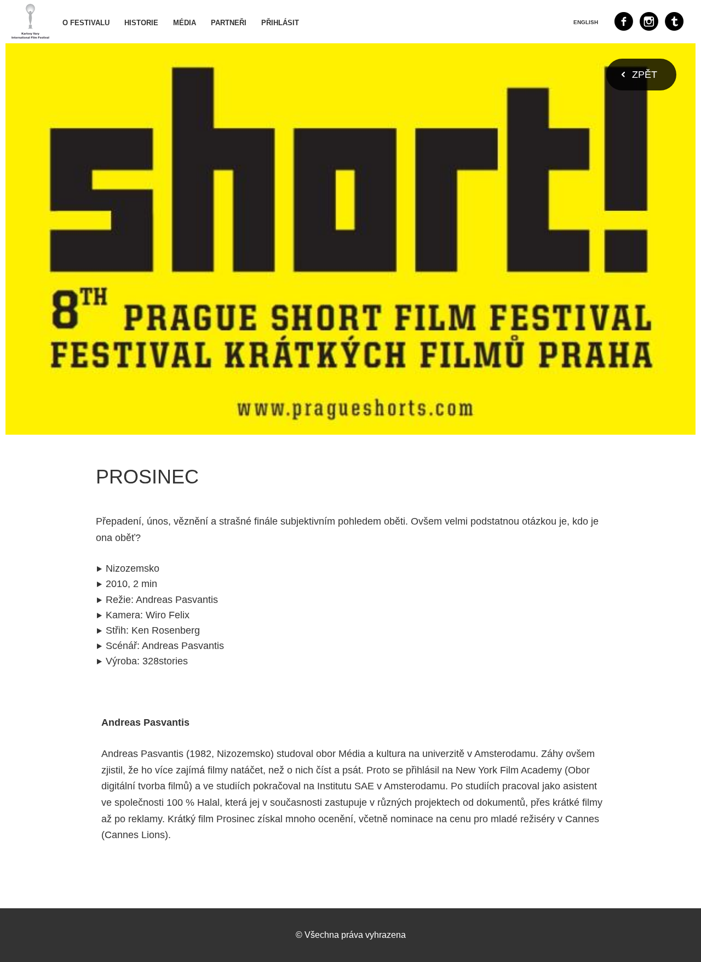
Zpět (644, 74)
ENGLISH (585, 22)
